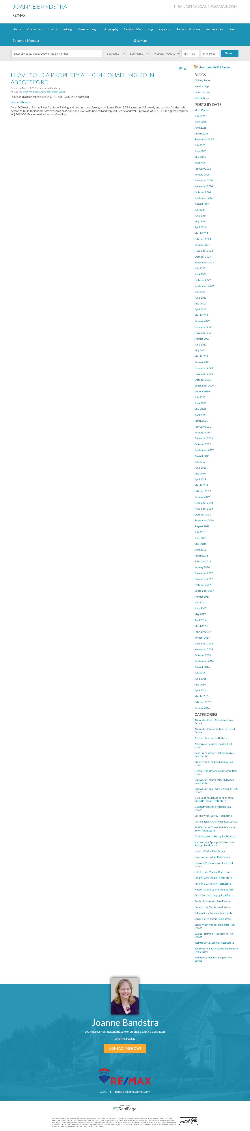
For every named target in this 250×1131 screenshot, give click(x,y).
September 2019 (204, 450)
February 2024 (203, 239)
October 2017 (203, 584)
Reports (164, 29)
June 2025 (200, 151)
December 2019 (204, 438)
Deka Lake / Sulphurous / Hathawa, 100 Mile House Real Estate (214, 799)
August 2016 (202, 666)
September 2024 (204, 197)
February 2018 (203, 561)
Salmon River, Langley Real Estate (214, 912)
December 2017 (204, 573)
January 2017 (202, 637)
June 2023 (200, 274)
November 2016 (204, 649)
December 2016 (204, 643)
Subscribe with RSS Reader (214, 67)
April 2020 (200, 414)
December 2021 (204, 326)
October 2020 (203, 379)
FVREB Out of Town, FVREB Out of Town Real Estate (215, 829)
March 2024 (201, 233)
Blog (149, 29)
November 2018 (204, 508)
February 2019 (203, 491)
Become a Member (26, 40)
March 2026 (201, 133)
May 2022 (200, 303)
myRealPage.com (125, 1109)
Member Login (87, 29)
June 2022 (200, 297)
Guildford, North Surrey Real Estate (215, 836)
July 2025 (200, 145)
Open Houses (202, 92)
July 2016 (200, 672)
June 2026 (200, 121)
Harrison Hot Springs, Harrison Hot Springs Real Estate (214, 844)
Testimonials (214, 29)
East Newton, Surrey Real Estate (213, 815)
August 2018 (202, 526)
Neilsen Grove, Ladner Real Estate (214, 889)
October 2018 (203, 514)
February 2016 (203, 702)
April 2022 (200, 309)
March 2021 (201, 356)
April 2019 (200, 479)
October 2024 (203, 192)
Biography (111, 29)
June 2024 (200, 215)
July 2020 (200, 397)
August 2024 (202, 203)
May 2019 (200, 473)
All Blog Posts (202, 80)
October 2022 (203, 280)
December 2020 (204, 367)
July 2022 (200, 291)
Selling (67, 29)
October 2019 (203, 444)
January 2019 (202, 496)
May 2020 (200, 409)
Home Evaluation (187, 29)
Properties (34, 29)
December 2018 (204, 502)
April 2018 (200, 549)
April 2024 (200, 227)
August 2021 (202, 338)
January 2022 (202, 321)
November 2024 (204, 186)
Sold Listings (202, 97)
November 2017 (204, 579)
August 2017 (202, 596)
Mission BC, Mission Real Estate (213, 883)
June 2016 (200, 678)
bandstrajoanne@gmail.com (208, 6)
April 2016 (200, 690)
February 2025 (203, 168)
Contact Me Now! (125, 1048)
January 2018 (202, 567)
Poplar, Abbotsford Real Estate (212, 901)
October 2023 (203, 256)
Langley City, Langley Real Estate (213, 877)
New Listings (202, 86)
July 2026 (200, 115)
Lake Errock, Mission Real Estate (213, 871)
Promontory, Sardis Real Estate (212, 907)
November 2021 (204, 332)
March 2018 (201, 555)
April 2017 (200, 620)
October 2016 (203, 655)
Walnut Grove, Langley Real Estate (214, 942)
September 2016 (204, 661)
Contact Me (132, 29)
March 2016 (201, 696)
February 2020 (203, 426)
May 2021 (200, 350)
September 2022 (204, 285)
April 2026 (200, 127)
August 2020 (202, 391)
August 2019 (202, 455)
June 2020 (200, 403)
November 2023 (204, 250)
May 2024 (200, 221)
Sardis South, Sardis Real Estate (213, 918)
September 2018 (204, 520)
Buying (52, 29)
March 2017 (201, 625)
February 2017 (203, 631)
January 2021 (202, 362)
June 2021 (200, 344)
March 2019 (201, 485)
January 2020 (202, 432)
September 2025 (204, 139)
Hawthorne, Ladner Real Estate (212, 857)
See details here (20, 102)
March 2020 (201, 420)
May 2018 (200, 543)
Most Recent (202, 110)
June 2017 (200, 608)
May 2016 (200, 684)
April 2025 (200, 162)
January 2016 (202, 707)
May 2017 (200, 614)
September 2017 (204, 590)
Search (229, 53)
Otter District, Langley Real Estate (214, 895)
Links (232, 29)
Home (16, 29)
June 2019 (200, 467)
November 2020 (204, 373)
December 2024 (204, 180)
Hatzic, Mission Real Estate (210, 851)
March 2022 (201, 315)
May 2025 (200, 156)
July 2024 (200, 209)
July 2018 (200, 532)
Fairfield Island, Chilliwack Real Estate (216, 821)
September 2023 (204, 262)
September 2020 (204, 385)
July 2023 (200, 268)
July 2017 (200, 602)
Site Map (140, 40)
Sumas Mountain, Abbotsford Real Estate (43, 91)
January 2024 (202, 244)
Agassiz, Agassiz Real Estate (211, 738)
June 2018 (200, 537)
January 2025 (202, 174)
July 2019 (200, 461)
